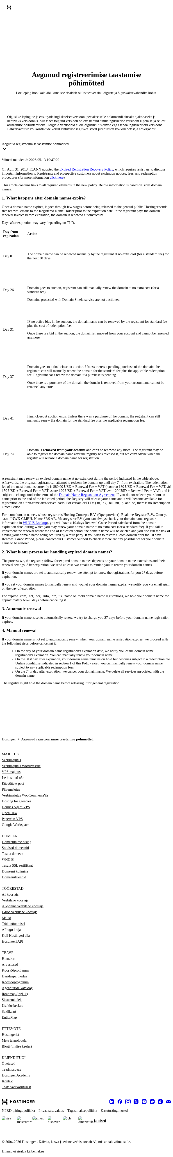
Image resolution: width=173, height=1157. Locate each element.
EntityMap (9, 1017)
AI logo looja (11, 930)
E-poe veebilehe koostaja (19, 912)
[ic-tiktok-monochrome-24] (160, 1101)
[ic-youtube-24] (144, 1101)
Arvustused (10, 964)
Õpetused (8, 1063)
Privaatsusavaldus (51, 1110)
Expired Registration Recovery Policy (86, 169)
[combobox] (35, 147)
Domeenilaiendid (14, 877)
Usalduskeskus (12, 1006)
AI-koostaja (10, 894)
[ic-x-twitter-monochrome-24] (136, 1101)
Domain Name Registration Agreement (87, 495)
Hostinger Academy (16, 1075)
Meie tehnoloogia (14, 1040)
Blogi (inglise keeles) (17, 1046)
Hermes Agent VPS (16, 807)
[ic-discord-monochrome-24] (168, 1101)
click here (57, 177)
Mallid (6, 918)
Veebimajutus (11, 760)
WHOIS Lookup (35, 523)
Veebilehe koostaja (15, 900)
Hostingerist (10, 1034)
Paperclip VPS (12, 819)
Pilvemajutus (11, 789)
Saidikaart (9, 1011)
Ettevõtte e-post (13, 783)
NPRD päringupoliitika (18, 1110)
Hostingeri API (12, 941)
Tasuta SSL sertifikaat (17, 865)
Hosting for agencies (16, 801)
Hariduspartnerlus (14, 976)
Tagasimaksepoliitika (82, 1110)
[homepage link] (10, 8)
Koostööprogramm (15, 970)
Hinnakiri (8, 958)
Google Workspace (15, 825)
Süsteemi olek (12, 1000)
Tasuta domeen (12, 854)
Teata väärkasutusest (16, 1087)
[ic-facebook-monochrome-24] (120, 1101)
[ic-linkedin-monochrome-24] (111, 1101)
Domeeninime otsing (16, 842)
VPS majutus (11, 772)
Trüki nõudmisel (13, 924)
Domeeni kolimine (15, 871)
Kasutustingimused (114, 1110)
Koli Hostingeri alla (16, 935)
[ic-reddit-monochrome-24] (152, 1101)
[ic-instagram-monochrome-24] (128, 1101)
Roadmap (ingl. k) (15, 994)
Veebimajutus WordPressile (21, 766)
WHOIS (8, 859)
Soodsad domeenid (15, 848)
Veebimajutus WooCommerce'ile (25, 795)
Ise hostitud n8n (13, 778)
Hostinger (9, 739)
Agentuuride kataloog (17, 988)
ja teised (100, 1121)
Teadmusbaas (11, 1069)
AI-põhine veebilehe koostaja (22, 906)
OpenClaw (9, 813)
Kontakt (7, 1081)
